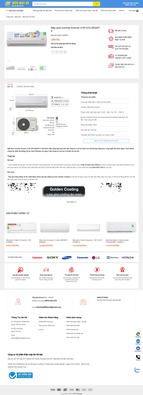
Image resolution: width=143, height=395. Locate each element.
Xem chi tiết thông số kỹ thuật (106, 141)
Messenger (138, 351)
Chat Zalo (138, 344)
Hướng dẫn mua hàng (46, 321)
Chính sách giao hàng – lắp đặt (86, 11)
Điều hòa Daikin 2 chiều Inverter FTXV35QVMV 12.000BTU (117, 241)
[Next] (44, 39)
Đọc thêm (70, 202)
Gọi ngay (138, 356)
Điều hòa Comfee (28, 17)
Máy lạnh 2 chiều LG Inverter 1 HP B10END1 (18, 241)
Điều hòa (18, 17)
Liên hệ (121, 11)
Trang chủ (9, 17)
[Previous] (10, 39)
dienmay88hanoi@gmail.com (48, 307)
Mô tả (10, 87)
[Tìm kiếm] (96, 4)
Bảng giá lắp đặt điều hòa (42, 11)
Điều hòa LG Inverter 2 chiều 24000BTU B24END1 (53, 241)
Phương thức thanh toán (64, 11)
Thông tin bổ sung (25, 87)
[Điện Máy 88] (16, 4)
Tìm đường (138, 337)
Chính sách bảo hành (108, 11)
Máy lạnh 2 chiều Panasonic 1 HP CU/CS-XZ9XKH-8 (87, 241)
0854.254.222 (51, 300)
